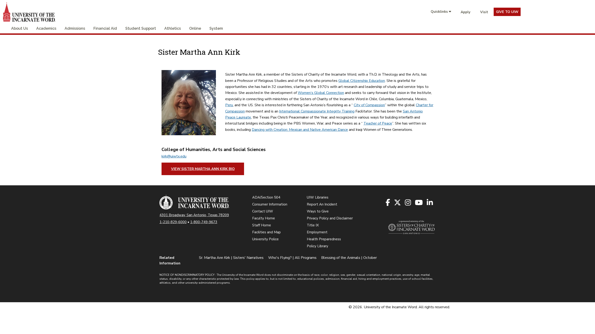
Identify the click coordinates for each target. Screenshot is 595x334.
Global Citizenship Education (361, 80)
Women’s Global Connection (321, 92)
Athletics (172, 28)
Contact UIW (262, 211)
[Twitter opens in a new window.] (398, 203)
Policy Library (317, 246)
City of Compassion (369, 105)
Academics (46, 28)
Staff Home (261, 225)
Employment (317, 232)
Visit (484, 12)
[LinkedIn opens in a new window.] (430, 203)
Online (195, 28)
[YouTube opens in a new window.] (419, 203)
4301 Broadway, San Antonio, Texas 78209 (194, 215)
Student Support (140, 28)
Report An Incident (322, 204)
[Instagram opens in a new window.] (408, 203)
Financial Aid (105, 28)
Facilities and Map (266, 232)
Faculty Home (263, 218)
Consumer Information (269, 204)
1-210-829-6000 (173, 222)
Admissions (75, 28)
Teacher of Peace (378, 123)
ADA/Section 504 (266, 197)
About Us (19, 28)
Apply (465, 12)
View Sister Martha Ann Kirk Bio (203, 169)
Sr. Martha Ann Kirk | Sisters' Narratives (231, 257)
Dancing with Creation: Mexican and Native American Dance (300, 129)
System (216, 28)
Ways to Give (318, 211)
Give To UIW (507, 12)
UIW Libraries (317, 197)
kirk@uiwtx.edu (174, 156)
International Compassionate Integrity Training (316, 111)
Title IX (313, 225)
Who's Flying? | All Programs (292, 257)
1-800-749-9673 (203, 222)
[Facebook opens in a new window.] (388, 203)
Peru (229, 105)
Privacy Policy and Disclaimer (330, 218)
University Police (265, 239)
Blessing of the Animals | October (349, 257)
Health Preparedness (324, 239)
